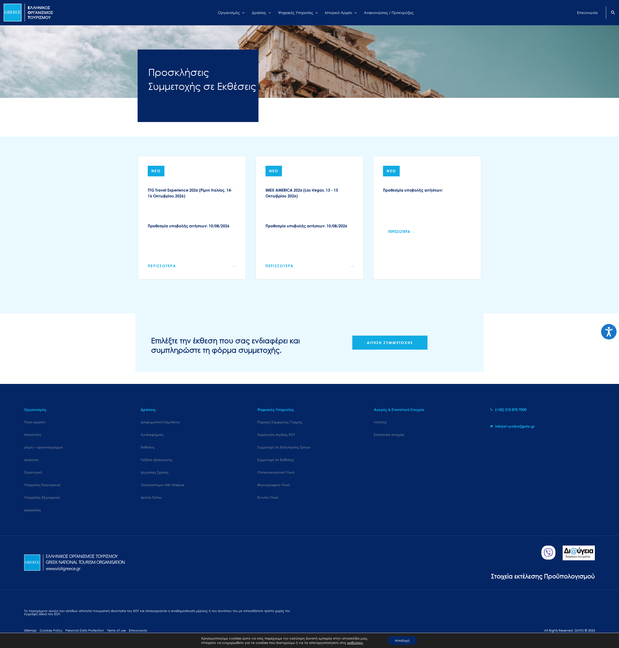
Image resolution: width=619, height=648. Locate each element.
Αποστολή (32, 434)
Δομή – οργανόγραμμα (43, 447)
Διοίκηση (31, 459)
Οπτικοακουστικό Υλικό (276, 472)
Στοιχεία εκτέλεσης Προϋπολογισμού (543, 576)
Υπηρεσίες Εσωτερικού (42, 484)
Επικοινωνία (138, 630)
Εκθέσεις (148, 447)
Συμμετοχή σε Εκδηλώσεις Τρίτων (284, 447)
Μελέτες (380, 422)
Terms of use (116, 630)
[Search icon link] (613, 13)
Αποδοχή (402, 640)
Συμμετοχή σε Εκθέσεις (275, 459)
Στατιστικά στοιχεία (389, 434)
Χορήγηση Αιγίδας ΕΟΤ (276, 434)
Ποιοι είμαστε (34, 422)
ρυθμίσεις (355, 643)
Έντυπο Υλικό (267, 497)
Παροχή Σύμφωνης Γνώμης (279, 422)
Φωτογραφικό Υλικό (273, 484)
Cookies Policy (51, 630)
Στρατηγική (33, 472)
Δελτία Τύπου (151, 497)
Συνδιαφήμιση (152, 434)
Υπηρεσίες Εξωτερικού (42, 497)
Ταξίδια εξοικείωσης (156, 459)
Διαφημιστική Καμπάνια (160, 422)
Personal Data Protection (85, 630)
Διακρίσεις (32, 510)
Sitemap (30, 630)
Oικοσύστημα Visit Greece (162, 484)
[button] (401, 231)
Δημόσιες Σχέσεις (155, 472)
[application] (242, 12)
